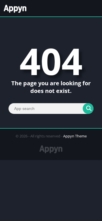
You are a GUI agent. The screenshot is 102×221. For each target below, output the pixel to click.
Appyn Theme (75, 136)
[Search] (88, 108)
